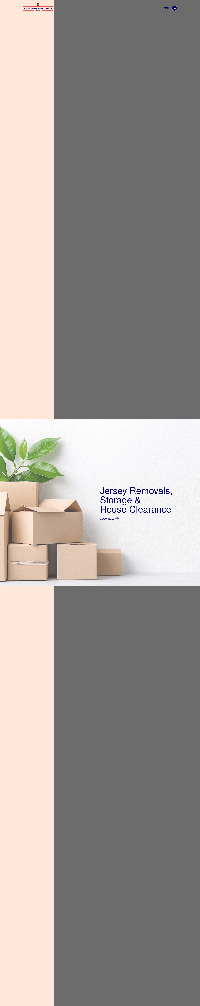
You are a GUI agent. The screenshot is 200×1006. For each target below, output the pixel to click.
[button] (174, 8)
